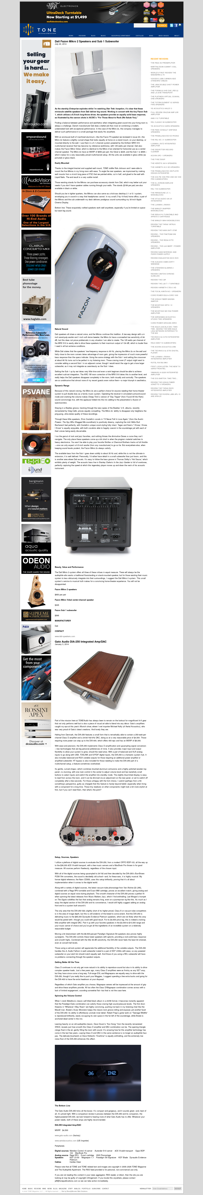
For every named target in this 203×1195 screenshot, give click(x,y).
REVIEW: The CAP (158, 279)
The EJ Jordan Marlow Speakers (162, 184)
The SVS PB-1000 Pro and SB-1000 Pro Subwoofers (166, 178)
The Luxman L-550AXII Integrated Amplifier (161, 357)
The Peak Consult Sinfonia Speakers (164, 131)
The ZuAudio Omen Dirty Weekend (162, 263)
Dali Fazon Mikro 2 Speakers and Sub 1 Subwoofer (87, 41)
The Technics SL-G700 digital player (164, 351)
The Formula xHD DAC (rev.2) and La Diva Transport (164, 91)
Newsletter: (145, 1188)
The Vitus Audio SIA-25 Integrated (161, 199)
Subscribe (96, 1189)
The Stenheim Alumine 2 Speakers (162, 269)
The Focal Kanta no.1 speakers (166, 291)
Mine (44, 1189)
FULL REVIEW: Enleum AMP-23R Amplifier (164, 113)
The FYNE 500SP (158, 159)
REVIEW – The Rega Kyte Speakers (162, 241)
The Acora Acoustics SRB (163, 346)
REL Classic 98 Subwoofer (163, 122)
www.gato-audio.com (64, 1135)
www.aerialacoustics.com (66, 1140)
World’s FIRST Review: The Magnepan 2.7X (163, 73)
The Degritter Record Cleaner (162, 150)
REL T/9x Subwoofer (160, 189)
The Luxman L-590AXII (160, 204)
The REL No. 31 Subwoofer (163, 139)
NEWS (71, 36)
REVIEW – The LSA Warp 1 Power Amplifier (166, 247)
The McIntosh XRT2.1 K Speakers (161, 306)
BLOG (93, 36)
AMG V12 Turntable (160, 118)
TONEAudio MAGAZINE (40, 30)
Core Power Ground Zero (164, 323)
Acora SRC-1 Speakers (161, 155)
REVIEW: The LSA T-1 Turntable (165, 283)
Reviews (37, 1189)
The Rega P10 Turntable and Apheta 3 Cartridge (164, 215)
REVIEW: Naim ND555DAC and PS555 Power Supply (164, 253)
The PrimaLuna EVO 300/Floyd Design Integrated (165, 172)
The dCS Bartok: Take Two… (164, 378)
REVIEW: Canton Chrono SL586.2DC (162, 274)
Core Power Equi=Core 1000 (164, 295)
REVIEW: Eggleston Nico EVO (164, 258)
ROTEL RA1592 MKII (159, 362)
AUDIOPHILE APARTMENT (120, 36)
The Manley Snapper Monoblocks (160, 209)
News (49, 1189)
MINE (151, 36)
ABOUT (177, 36)
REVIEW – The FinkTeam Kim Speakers (163, 235)
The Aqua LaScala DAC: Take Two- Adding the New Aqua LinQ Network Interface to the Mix (164, 330)
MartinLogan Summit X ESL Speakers (163, 67)
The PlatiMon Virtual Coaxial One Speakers (165, 97)
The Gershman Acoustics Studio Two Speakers (163, 318)
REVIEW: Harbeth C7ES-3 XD (163, 287)
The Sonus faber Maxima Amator (162, 300)
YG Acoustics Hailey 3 (161, 108)
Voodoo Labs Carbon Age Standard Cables (163, 79)
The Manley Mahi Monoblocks (165, 220)
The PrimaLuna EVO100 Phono (165, 136)
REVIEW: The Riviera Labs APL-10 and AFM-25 (165, 395)
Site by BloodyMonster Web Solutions (74, 1191)
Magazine (63, 1189)
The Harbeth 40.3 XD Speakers (165, 167)
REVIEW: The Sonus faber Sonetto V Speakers (163, 383)
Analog (77, 1189)
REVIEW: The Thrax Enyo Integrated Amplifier (162, 389)
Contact (105, 1189)
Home (24, 1189)
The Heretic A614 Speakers (164, 163)
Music (30, 1189)
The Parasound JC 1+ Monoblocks (161, 193)
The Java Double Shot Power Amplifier (165, 85)
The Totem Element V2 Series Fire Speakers (165, 103)
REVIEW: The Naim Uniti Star (164, 230)
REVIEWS (82, 36)
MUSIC (103, 36)
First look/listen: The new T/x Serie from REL (165, 367)
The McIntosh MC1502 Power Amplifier (164, 312)
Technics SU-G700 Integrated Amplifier (165, 338)
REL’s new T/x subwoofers (163, 343)
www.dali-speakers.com (65, 636)
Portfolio (86, 1189)
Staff (70, 1189)
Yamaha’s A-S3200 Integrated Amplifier (164, 373)
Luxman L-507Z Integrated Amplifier (163, 144)
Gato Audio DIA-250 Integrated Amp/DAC (81, 641)
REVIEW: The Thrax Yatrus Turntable (163, 225)
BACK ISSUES (164, 36)
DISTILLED (140, 36)
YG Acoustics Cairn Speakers (165, 126)
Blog (55, 1189)
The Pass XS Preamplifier (163, 63)
